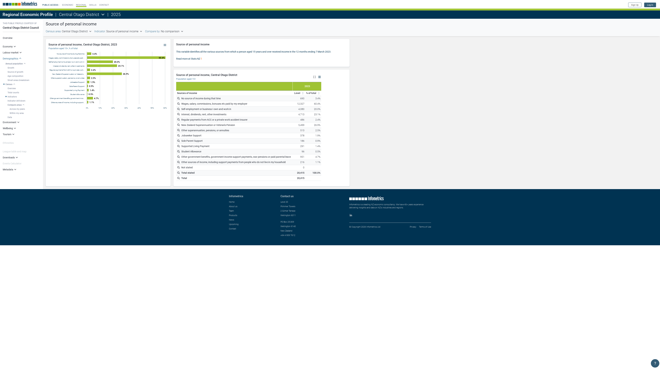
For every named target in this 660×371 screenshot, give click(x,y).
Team (231, 211)
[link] (650, 4)
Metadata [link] (8, 169)
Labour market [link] (11, 52)
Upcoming (234, 224)
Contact (232, 229)
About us (233, 206)
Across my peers (17, 109)
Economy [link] (8, 46)
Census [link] (9, 84)
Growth (11, 68)
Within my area (17, 113)
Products (233, 215)
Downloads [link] (9, 157)
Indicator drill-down (16, 101)
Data (10, 117)
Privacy (413, 227)
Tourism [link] (7, 134)
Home (231, 202)
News (231, 220)
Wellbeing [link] (8, 128)
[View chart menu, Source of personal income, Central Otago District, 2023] (165, 45)
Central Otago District (79, 14)
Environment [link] (9, 122)
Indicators (12, 96)
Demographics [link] (10, 58)
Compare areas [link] (15, 105)
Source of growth (15, 72)
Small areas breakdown (18, 80)
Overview (8, 38)
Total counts (13, 92)
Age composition (15, 76)
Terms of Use (425, 227)
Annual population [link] (14, 64)
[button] (68, 5)
